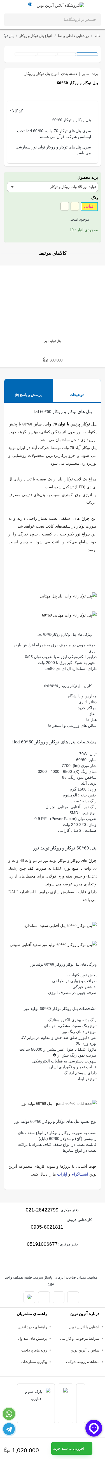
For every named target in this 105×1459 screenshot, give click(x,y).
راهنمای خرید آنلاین (32, 1327)
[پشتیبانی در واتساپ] (9, 1414)
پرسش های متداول (32, 1338)
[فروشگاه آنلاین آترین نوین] (60, 5)
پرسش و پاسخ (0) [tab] (28, 395)
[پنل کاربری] (11, 5)
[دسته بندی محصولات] (94, 5)
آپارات (62, 1174)
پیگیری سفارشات (34, 1362)
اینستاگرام (79, 1174)
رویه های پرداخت (34, 1350)
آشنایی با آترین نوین (84, 1327)
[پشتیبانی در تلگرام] (9, 1429)
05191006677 (42, 1244)
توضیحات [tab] (77, 395)
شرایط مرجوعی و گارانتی (79, 1338)
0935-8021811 (47, 1227)
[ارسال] (12, 20)
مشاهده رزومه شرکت (82, 1362)
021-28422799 (42, 1210)
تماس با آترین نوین (85, 1350)
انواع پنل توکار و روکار (42, 74)
